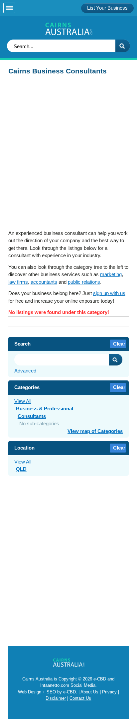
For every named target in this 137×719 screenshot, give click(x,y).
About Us (89, 691)
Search (116, 359)
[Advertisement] (68, 154)
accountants (44, 282)
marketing (111, 274)
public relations (84, 282)
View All (22, 401)
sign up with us (109, 293)
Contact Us (80, 698)
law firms (18, 282)
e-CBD (69, 691)
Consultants (32, 416)
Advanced (25, 370)
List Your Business (107, 8)
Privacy (109, 691)
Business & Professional (44, 408)
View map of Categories (95, 431)
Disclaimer (56, 698)
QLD (21, 469)
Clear (119, 344)
